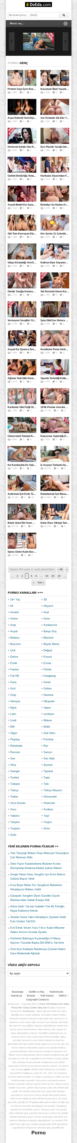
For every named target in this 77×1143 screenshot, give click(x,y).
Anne (47, 618)
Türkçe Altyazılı (53, 790)
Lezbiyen (49, 714)
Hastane (48, 694)
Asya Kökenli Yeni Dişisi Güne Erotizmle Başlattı (36, 118)
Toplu (47, 777)
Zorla (13, 834)
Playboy (15, 739)
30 (59, 576)
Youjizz (48, 822)
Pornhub (48, 739)
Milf (12, 726)
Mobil (47, 726)
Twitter (14, 796)
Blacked (48, 637)
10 (46, 576)
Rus (46, 745)
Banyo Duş (50, 631)
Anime (14, 618)
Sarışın (48, 752)
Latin (13, 714)
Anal (46, 612)
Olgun (13, 733)
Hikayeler (49, 701)
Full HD (14, 675)
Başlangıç (18, 991)
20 (53, 576)
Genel (47, 682)
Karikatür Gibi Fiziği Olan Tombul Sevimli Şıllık (34, 407)
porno (27, 1069)
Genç (13, 682)
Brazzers (15, 644)
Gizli (13, 688)
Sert (12, 758)
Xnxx (13, 809)
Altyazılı (48, 605)
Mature (48, 720)
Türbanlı (15, 783)
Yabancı (15, 815)
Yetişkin (15, 822)
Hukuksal (16, 995)
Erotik (13, 663)
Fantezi (14, 669)
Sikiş (13, 764)
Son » (41, 582)
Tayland (48, 771)
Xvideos (48, 809)
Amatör (14, 612)
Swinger (15, 771)
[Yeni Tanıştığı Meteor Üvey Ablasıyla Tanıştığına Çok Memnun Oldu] (39, 41)
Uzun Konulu (17, 803)
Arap (13, 624)
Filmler (48, 669)
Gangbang (50, 675)
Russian (15, 752)
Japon (47, 707)
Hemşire (15, 701)
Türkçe (14, 790)
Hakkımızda (56, 991)
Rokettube (16, 745)
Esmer (47, 663)
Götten (48, 688)
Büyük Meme (51, 644)
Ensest (48, 656)
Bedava (14, 637)
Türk (46, 783)
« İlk (60, 569)
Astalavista (50, 624)
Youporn (15, 828)
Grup (13, 694)
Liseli (13, 720)
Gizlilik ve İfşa (37, 991)
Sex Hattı (49, 758)
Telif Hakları (47, 995)
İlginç (13, 707)
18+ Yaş (15, 599)
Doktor (14, 656)
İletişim (31, 995)
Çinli (12, 650)
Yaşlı (46, 815)
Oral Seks (49, 733)
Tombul (14, 777)
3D (45, 599)
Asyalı (14, 631)
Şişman (48, 764)
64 (11, 605)
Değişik (48, 650)
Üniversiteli (50, 796)
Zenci (47, 828)
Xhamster (49, 803)
